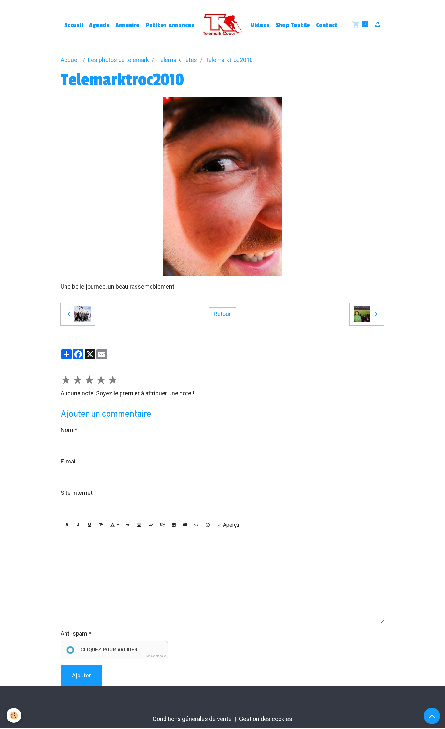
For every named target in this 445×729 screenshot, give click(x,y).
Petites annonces (170, 25)
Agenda (99, 25)
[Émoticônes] (208, 525)
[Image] (173, 525)
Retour (222, 314)
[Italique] (78, 525)
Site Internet (77, 492)
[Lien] (151, 525)
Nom (67, 429)
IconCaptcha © (156, 656)
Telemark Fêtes (177, 59)
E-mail (69, 461)
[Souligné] (89, 525)
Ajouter (81, 675)
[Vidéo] (185, 525)
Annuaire (127, 25)
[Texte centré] (139, 525)
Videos (260, 25)
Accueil (73, 25)
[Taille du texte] (101, 525)
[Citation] (128, 525)
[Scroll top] (432, 716)
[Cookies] (14, 715)
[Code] (196, 525)
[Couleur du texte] (114, 525)
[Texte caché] (162, 525)
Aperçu (230, 525)
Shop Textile (293, 25)
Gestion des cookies (265, 718)
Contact (326, 25)
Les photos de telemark (118, 59)
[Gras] (67, 525)
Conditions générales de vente (192, 718)
